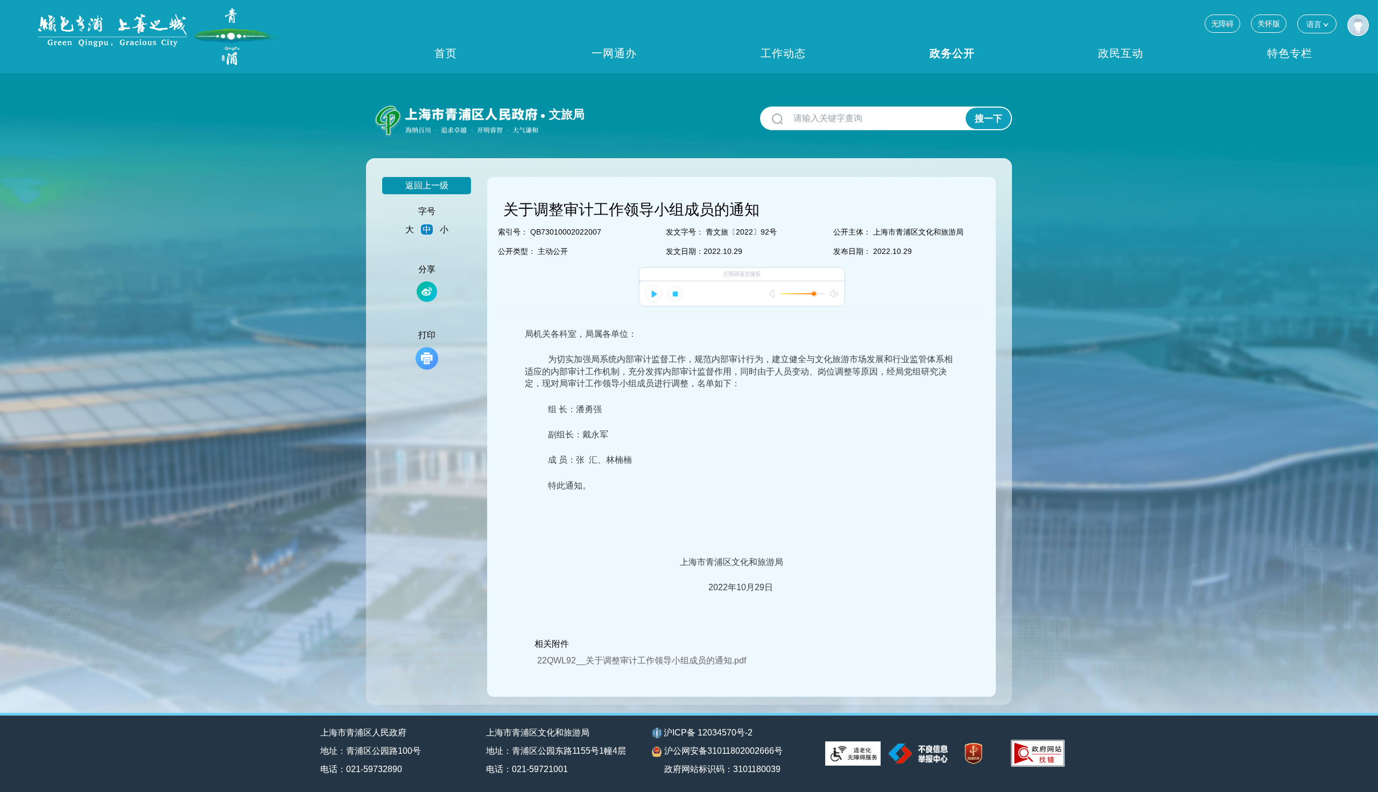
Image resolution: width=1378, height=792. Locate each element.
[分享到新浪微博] (427, 291)
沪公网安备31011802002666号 (723, 750)
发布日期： (852, 251)
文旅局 (567, 114)
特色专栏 (1289, 53)
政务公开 (952, 53)
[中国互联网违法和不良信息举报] (918, 753)
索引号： (513, 232)
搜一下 (988, 119)
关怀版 (1268, 23)
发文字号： (685, 232)
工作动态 (783, 53)
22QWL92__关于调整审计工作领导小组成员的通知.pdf (641, 660)
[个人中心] (1358, 25)
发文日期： (685, 251)
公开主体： (852, 232)
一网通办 (614, 53)
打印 (426, 335)
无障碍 (1222, 23)
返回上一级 (426, 185)
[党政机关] (973, 753)
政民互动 (1120, 53)
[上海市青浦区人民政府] (159, 36)
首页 (445, 53)
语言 (1313, 24)
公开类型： (517, 251)
